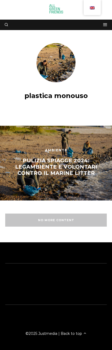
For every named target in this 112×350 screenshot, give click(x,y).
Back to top (72, 333)
